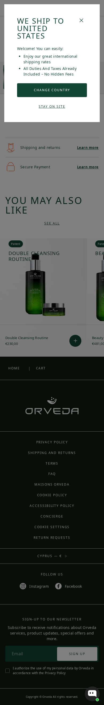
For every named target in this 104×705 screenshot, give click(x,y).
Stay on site (52, 106)
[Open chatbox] (92, 693)
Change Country (52, 90)
